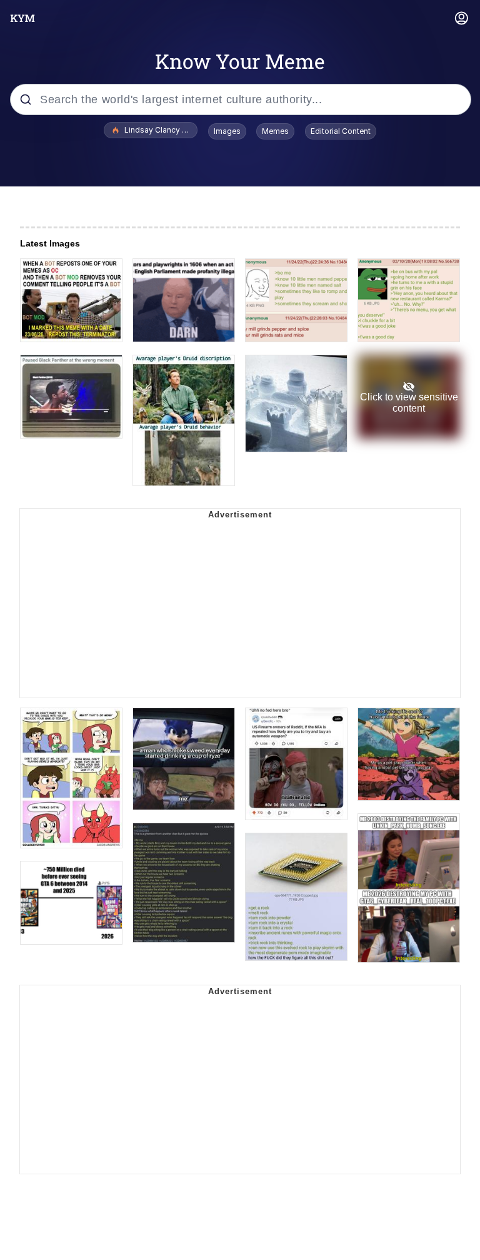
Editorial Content (341, 131)
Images (227, 131)
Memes (275, 131)
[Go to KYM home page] (22, 18)
